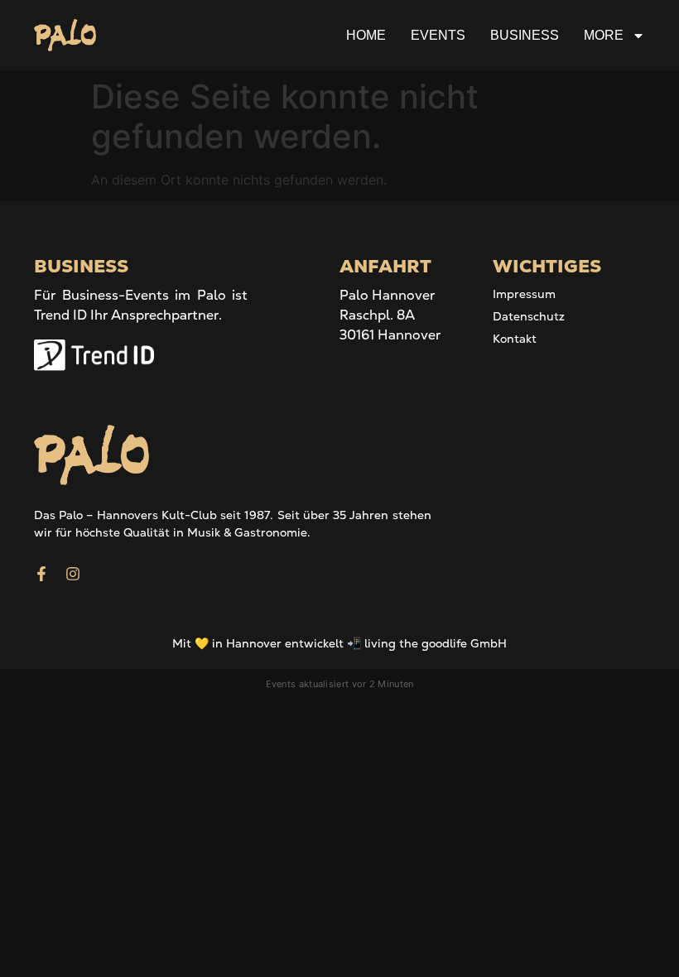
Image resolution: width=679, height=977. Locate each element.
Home (366, 35)
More (604, 35)
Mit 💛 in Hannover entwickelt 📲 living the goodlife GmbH (339, 643)
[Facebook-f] (41, 573)
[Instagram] (72, 573)
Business (524, 35)
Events (438, 35)
